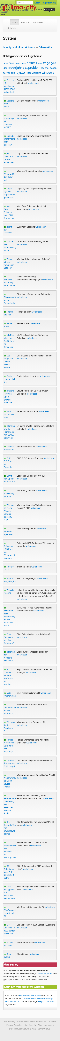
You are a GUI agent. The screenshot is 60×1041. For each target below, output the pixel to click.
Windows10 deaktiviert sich (9, 176)
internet (12, 68)
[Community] (8, 20)
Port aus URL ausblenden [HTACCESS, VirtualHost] (9, 86)
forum (39, 63)
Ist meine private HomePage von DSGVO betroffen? (9, 431)
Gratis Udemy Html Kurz (9, 379)
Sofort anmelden (45, 973)
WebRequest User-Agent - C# (10, 913)
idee (5, 68)
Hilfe (3, 14)
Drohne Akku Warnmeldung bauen (10, 246)
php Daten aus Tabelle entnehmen (9, 158)
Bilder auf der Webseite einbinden (9, 656)
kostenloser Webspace (11, 4)
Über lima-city (30, 1025)
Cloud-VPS (37, 9)
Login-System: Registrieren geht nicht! (9, 193)
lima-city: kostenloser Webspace (19, 47)
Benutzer (25, 22)
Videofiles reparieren (8, 533)
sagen (53, 68)
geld (53, 63)
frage (46, 62)
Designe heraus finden (9, 103)
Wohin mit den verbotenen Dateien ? (9, 263)
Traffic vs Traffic (9, 568)
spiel (13, 72)
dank (5, 63)
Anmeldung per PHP (9, 495)
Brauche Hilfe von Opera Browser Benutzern (9, 396)
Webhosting (9, 1021)
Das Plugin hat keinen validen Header (8, 361)
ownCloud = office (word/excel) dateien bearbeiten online (9, 618)
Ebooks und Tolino (8, 944)
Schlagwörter (45, 47)
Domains (26, 9)
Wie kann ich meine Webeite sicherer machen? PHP (9, 512)
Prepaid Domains (46, 1001)
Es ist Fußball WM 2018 (9, 414)
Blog (40, 1025)
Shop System (7, 955)
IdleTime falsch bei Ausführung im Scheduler (9, 340)
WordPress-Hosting (10, 9)
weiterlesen (33, 83)
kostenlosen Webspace (30, 995)
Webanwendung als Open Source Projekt (11, 782)
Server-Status (44, 1028)
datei (11, 63)
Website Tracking (9, 591)
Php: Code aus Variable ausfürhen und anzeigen (8, 677)
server (6, 72)
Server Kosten (8, 325)
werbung (36, 72)
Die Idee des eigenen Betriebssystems (11, 763)
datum (31, 62)
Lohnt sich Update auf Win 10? (9, 478)
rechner (45, 68)
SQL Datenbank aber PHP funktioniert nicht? (9, 871)
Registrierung (49, 2)
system (22, 72)
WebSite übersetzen (9, 448)
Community (49, 9)
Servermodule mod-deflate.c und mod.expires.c (10, 851)
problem (34, 67)
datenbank (20, 63)
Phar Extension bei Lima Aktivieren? (9, 638)
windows (48, 72)
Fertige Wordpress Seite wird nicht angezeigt (9, 745)
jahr (19, 67)
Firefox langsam (8, 313)
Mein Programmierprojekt (13, 694)
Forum (14, 22)
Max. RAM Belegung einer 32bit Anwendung (9, 212)
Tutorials (12, 28)
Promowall (38, 22)
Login (37, 2)
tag (29, 72)
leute (25, 68)
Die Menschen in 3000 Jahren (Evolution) (9, 929)
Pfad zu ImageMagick (10, 580)
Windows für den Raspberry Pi (9, 726)
